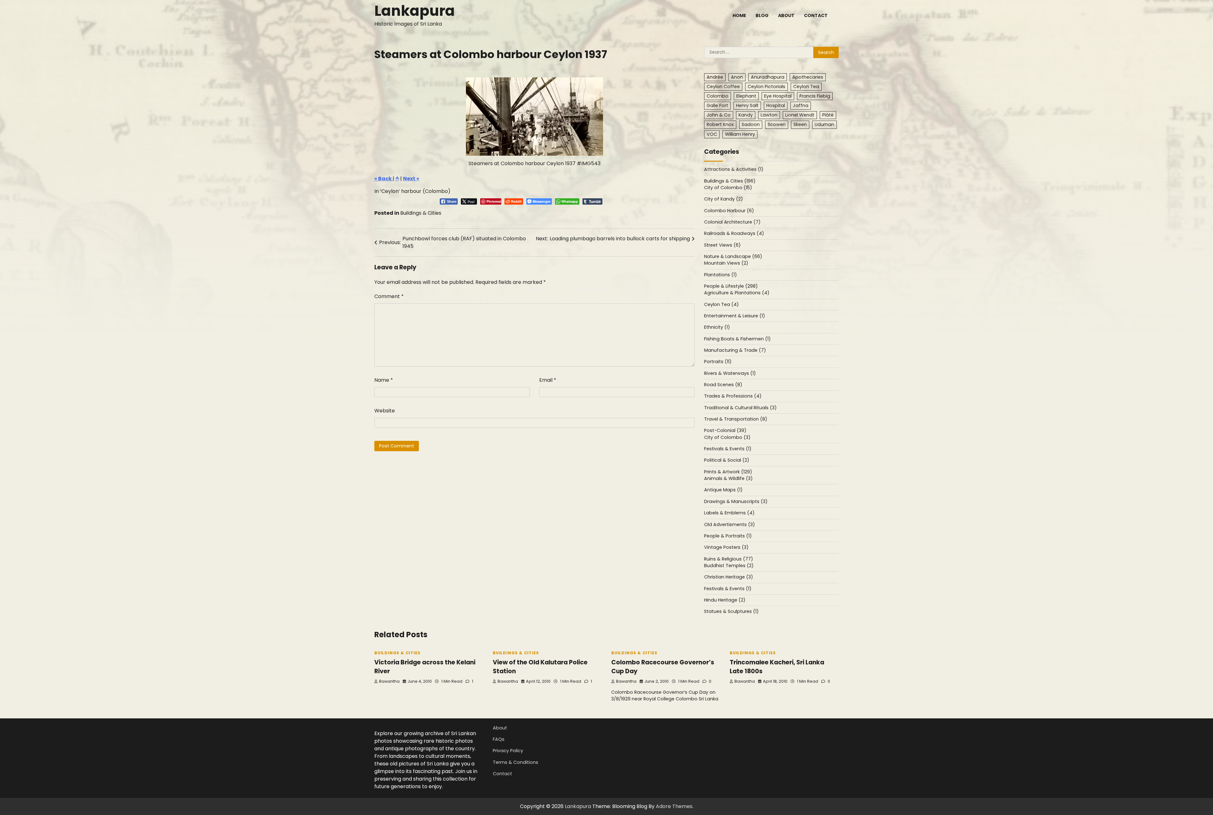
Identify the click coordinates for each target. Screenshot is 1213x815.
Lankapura (414, 11)
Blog (762, 15)
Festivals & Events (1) (727, 449)
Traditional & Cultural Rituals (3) (740, 408)
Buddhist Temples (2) (729, 565)
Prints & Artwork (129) (728, 472)
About (786, 15)
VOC (712, 134)
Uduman (824, 124)
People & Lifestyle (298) (731, 286)
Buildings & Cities (420, 213)
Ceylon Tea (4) (721, 304)
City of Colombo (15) (728, 187)
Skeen (800, 124)
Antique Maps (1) (723, 490)
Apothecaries (807, 77)
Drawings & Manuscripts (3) (736, 501)
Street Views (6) (722, 245)
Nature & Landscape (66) (733, 256)
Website (384, 410)
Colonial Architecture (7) (732, 222)
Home (739, 15)
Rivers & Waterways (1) (730, 373)
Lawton (769, 115)
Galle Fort (717, 105)
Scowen (777, 124)
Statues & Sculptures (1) (731, 611)
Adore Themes (674, 806)
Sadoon (751, 124)
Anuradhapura (767, 77)
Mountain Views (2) (726, 263)
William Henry (740, 134)
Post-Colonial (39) (725, 430)
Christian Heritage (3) (728, 577)
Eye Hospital (778, 96)
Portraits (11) (718, 361)
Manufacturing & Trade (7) (735, 350)
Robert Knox (720, 124)
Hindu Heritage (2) (724, 600)
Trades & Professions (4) (733, 396)
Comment (389, 296)
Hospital (775, 105)
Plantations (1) (720, 275)
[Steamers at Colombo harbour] (534, 116)
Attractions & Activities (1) (733, 169)
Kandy (746, 115)
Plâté (828, 115)
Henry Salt (747, 105)
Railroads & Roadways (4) (734, 233)
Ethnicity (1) (717, 327)
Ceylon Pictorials (766, 86)
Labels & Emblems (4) (729, 513)
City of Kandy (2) (723, 199)
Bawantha (389, 681)
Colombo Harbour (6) (729, 210)
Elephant (746, 96)
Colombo (717, 96)
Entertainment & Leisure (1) (734, 316)
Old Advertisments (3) (729, 524)
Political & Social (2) (726, 460)
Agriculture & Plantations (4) (736, 293)
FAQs (498, 739)
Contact (816, 15)
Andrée (715, 77)
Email (547, 380)
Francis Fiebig (815, 96)
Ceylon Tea (806, 86)
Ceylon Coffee (723, 86)
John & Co (719, 115)
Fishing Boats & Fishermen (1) (737, 339)
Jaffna (800, 105)
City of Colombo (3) (727, 437)
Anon (737, 77)
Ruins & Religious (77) (728, 559)
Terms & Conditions (515, 762)
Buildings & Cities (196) (730, 181)
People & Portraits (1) (728, 536)
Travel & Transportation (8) (735, 419)
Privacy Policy (508, 750)
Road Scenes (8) (723, 384)
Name (383, 380)
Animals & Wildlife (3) (728, 478)
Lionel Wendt (799, 115)
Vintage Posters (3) (726, 547)
